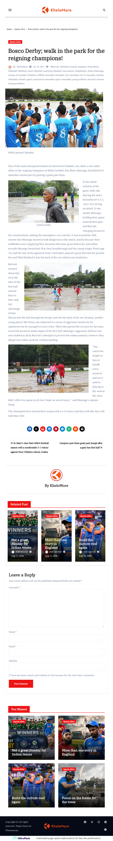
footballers (81, 70)
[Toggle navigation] (10, 10)
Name (12, 631)
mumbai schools (95, 75)
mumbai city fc (78, 75)
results (92, 79)
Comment (15, 587)
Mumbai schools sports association (27, 79)
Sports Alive (15, 41)
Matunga (99, 70)
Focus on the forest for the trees (79, 800)
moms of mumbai (18, 75)
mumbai (50, 75)
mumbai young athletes (75, 79)
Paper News (22, 826)
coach (74, 66)
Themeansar (11, 830)
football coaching (43, 70)
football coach (26, 70)
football (13, 70)
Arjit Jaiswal (22, 551)
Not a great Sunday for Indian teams (21, 544)
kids (91, 70)
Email (12, 646)
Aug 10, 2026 (85, 555)
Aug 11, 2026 (17, 555)
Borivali (55, 66)
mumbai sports (53, 79)
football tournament (64, 70)
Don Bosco (93, 66)
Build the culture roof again (88, 544)
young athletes (17, 83)
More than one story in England (56, 544)
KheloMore (22, 66)
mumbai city (62, 75)
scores (101, 79)
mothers (33, 75)
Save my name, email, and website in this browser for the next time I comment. (53, 675)
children (65, 66)
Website (13, 660)
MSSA (41, 75)
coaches (83, 66)
